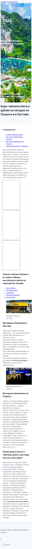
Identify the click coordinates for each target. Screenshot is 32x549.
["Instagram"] (5, 57)
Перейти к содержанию (9, 2)
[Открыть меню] (3, 100)
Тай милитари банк (13, 295)
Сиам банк (10, 293)
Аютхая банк (10, 297)
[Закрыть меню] (1, 539)
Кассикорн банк (11, 290)
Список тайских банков (14, 134)
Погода (8, 53)
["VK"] (2, 57)
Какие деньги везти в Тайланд (17, 146)
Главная (8, 48)
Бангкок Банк (11, 288)
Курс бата (9, 50)
